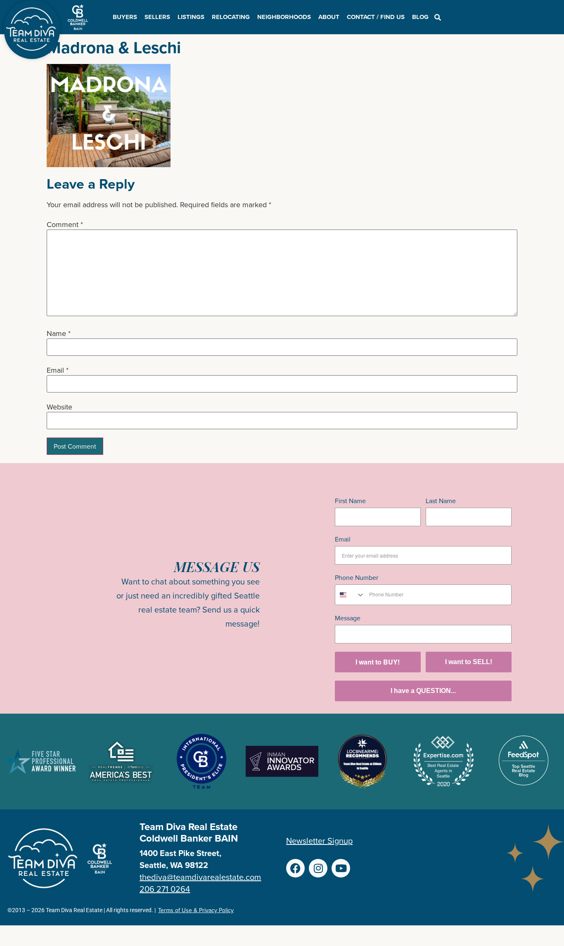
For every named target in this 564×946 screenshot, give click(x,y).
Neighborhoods (284, 16)
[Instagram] (318, 868)
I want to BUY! (377, 662)
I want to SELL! (468, 661)
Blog (420, 16)
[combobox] (350, 595)
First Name (350, 500)
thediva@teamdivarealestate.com (200, 877)
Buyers (125, 16)
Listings (191, 16)
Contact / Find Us (376, 16)
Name (59, 333)
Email (58, 370)
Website (59, 407)
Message (347, 617)
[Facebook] (295, 868)
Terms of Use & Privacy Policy (196, 910)
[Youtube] (341, 868)
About (328, 16)
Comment (65, 224)
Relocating (231, 16)
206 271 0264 (165, 889)
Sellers (157, 16)
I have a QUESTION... (423, 690)
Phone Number (356, 577)
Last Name (441, 500)
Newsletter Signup (319, 841)
